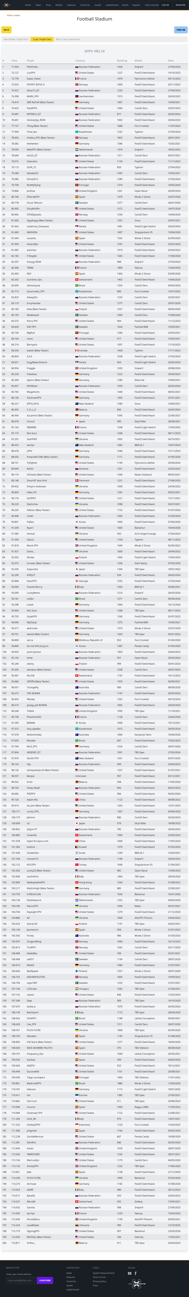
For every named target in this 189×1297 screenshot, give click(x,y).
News (38, 5)
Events (125, 5)
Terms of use (99, 1277)
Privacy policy (99, 1281)
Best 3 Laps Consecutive (68, 39)
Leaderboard (112, 5)
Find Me (181, 29)
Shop (48, 5)
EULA (95, 1285)
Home (28, 5)
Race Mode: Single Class (16, 39)
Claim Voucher (152, 5)
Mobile (59, 5)
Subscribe (45, 1280)
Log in (165, 5)
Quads (98, 5)
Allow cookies (13, 15)
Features (71, 5)
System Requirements (104, 1273)
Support (136, 5)
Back (6, 29)
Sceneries (85, 5)
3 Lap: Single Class (42, 39)
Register (180, 5)
